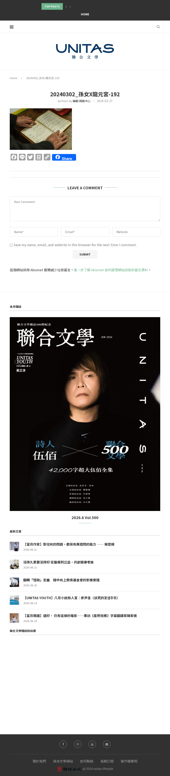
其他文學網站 (63, 761)
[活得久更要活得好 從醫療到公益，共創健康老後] (14, 564)
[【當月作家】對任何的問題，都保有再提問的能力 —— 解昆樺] (14, 546)
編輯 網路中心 (82, 101)
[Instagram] (77, 744)
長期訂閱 (107, 761)
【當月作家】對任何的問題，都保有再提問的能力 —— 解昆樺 (68, 544)
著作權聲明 (129, 761)
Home (85, 14)
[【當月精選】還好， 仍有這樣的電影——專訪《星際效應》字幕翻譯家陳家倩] (14, 618)
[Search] (158, 27)
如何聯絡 (86, 761)
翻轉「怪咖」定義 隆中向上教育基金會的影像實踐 (61, 580)
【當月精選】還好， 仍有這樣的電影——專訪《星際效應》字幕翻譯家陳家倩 (80, 615)
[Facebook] (63, 744)
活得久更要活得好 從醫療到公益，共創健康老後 (58, 562)
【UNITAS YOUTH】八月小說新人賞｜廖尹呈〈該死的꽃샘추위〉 (71, 597)
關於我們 (39, 761)
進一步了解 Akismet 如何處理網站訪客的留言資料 (111, 269)
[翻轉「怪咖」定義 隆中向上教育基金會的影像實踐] (14, 582)
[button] (66, 6)
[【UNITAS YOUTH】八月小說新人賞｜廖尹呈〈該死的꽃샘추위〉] (14, 600)
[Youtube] (92, 744)
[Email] (106, 744)
